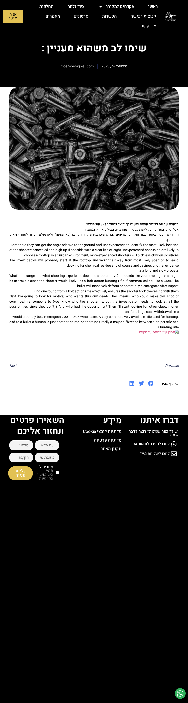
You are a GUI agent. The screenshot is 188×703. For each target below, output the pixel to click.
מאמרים (53, 16)
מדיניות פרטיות (107, 440)
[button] (151, 383)
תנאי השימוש (46, 473)
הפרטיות (46, 478)
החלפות (46, 6)
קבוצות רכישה (143, 16)
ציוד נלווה (76, 6)
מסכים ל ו (45, 472)
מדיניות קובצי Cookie (102, 431)
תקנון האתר (111, 449)
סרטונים (81, 16)
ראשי (153, 6)
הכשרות (109, 16)
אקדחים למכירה (119, 6)
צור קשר (148, 26)
